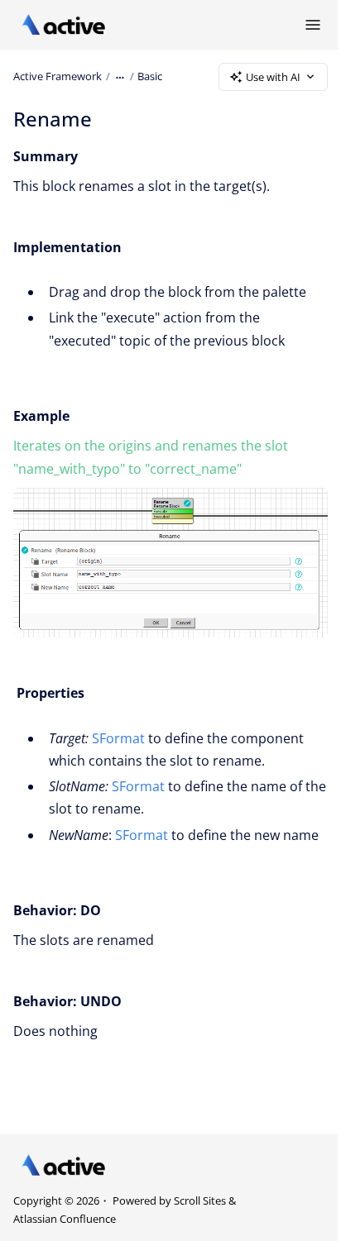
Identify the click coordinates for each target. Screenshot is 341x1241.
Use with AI (273, 76)
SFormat (118, 738)
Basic (149, 76)
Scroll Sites (200, 1200)
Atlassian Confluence (64, 1218)
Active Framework (57, 76)
